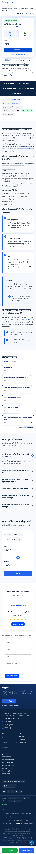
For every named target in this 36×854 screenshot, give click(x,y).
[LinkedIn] (21, 791)
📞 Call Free (9, 850)
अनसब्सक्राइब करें (6, 817)
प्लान (19, 539)
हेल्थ (10, 534)
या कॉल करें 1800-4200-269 (10, 705)
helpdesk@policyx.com (12, 718)
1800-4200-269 (9, 721)
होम (3, 8)
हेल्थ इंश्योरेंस (22, 736)
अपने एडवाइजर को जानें (28, 817)
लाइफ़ (15, 534)
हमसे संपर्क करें (29, 810)
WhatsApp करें (9, 725)
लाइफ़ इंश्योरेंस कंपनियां (7, 768)
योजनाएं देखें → (18, 50)
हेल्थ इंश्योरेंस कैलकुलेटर (8, 765)
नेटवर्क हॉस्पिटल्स (6, 757)
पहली (6, 546)
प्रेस (4, 810)
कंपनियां (13, 539)
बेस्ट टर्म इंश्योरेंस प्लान (7, 771)
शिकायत (10, 820)
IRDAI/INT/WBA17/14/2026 (12, 830)
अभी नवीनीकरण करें (18, 820)
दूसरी (6, 561)
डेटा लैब (22, 813)
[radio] (11, 33)
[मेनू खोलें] (32, 3)
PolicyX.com (30, 320)
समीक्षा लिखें (28, 813)
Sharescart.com (16, 817)
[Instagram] (12, 791)
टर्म (20, 534)
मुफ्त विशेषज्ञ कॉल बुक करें (19, 54)
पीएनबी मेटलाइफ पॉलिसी (25, 149)
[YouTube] (16, 791)
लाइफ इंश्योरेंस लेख (28, 427)
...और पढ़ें (11, 75)
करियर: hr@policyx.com (11, 728)
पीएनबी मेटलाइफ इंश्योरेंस (18, 8)
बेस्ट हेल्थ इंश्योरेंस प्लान (8, 759)
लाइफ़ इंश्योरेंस (22, 742)
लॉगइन (26, 820)
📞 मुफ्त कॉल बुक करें (9, 701)
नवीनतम (6, 361)
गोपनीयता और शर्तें (14, 813)
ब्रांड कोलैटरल (21, 810)
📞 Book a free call (26, 850)
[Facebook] (4, 791)
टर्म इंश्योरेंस (22, 739)
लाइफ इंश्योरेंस (8, 8)
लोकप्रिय (14, 361)
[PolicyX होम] (9, 3)
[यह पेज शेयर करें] (26, 13)
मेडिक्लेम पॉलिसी (6, 774)
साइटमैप (7, 813)
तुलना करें (18, 573)
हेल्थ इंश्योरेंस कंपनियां (7, 762)
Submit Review (18, 624)
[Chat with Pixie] (31, 843)
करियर (14, 810)
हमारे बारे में (8, 810)
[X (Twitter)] (8, 791)
